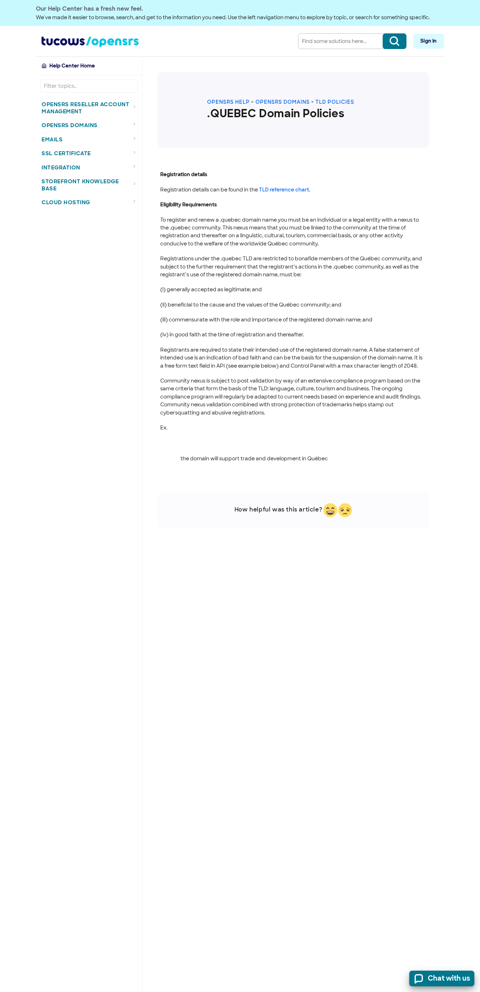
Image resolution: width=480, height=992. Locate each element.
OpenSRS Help (228, 102)
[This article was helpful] (330, 510)
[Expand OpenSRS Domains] (136, 124)
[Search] (394, 41)
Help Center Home (72, 66)
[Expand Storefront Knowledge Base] (136, 184)
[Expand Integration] (136, 166)
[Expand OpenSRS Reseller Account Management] (136, 106)
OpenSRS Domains (282, 102)
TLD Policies (334, 102)
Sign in (428, 41)
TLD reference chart (284, 189)
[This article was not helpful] (345, 510)
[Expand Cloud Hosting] (136, 201)
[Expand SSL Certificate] (136, 152)
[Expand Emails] (136, 138)
